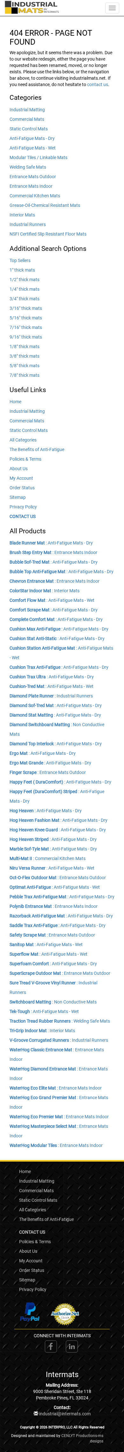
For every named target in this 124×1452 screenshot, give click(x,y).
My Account (21, 478)
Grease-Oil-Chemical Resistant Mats (45, 205)
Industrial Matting (27, 109)
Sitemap (18, 497)
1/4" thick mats (24, 289)
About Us (19, 468)
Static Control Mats (29, 128)
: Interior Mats (44, 590)
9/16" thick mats (26, 336)
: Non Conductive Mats (53, 1001)
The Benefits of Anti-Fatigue (37, 449)
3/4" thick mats (24, 298)
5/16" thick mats (26, 317)
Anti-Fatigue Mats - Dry (32, 138)
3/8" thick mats (24, 356)
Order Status (22, 487)
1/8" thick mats (24, 346)
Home (15, 401)
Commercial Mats (27, 119)
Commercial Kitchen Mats (35, 195)
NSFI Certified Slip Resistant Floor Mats (48, 234)
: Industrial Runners (51, 695)
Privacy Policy (23, 506)
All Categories (23, 439)
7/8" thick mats (24, 375)
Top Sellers (20, 260)
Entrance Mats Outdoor (33, 176)
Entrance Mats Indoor (31, 186)
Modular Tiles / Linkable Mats (38, 157)
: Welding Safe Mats (60, 1021)
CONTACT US (23, 516)
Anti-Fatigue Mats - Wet (33, 147)
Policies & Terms (25, 459)
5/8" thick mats (24, 365)
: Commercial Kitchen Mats (48, 858)
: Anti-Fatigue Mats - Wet (52, 600)
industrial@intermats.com (65, 1413)
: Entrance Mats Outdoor (48, 772)
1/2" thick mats (24, 279)
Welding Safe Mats (28, 167)
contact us (97, 84)
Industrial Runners (28, 224)
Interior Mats (22, 214)
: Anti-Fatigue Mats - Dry (51, 542)
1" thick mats (22, 270)
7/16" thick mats (26, 327)
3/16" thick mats (26, 308)
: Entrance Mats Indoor (53, 552)
